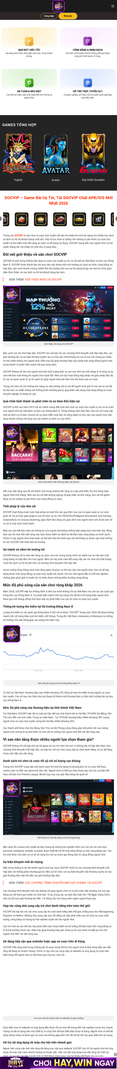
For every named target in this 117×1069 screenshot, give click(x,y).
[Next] (109, 151)
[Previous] (8, 151)
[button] (113, 6)
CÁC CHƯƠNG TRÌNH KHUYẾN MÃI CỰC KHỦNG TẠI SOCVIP (63, 883)
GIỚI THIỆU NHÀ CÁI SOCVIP (43, 279)
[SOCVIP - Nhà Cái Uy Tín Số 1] (58, 6)
